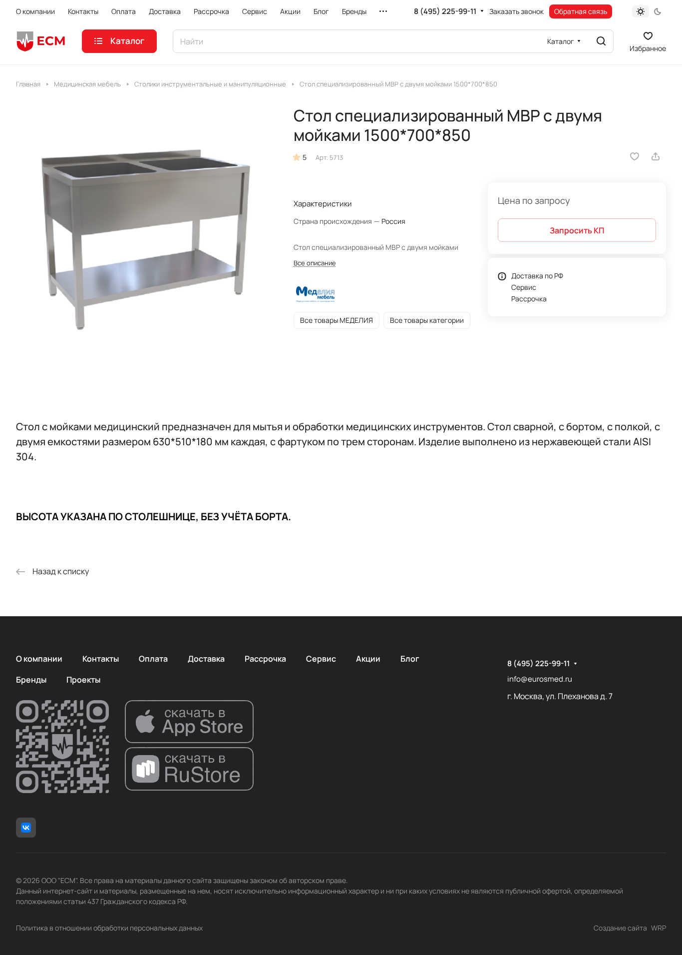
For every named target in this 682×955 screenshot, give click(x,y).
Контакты (100, 658)
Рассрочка (529, 298)
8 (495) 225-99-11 (445, 11)
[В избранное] (634, 156)
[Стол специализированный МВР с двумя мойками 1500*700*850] (144, 234)
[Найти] (601, 41)
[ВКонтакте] (26, 828)
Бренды (31, 679)
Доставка (206, 658)
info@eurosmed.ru (539, 679)
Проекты (83, 679)
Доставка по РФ (537, 275)
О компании (39, 658)
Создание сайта (620, 928)
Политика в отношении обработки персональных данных (109, 928)
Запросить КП (577, 230)
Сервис (523, 287)
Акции (368, 658)
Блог (409, 658)
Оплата (153, 658)
